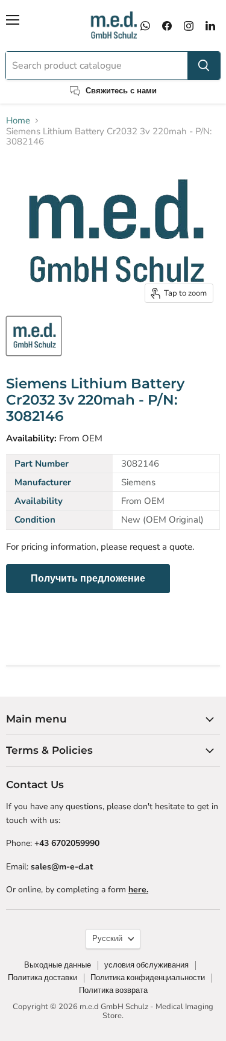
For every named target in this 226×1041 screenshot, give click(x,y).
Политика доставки (42, 977)
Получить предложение (88, 578)
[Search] (203, 65)
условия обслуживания (146, 965)
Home (18, 121)
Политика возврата (113, 990)
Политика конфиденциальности (147, 977)
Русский (107, 938)
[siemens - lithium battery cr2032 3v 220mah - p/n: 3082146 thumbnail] (34, 336)
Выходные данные (57, 965)
